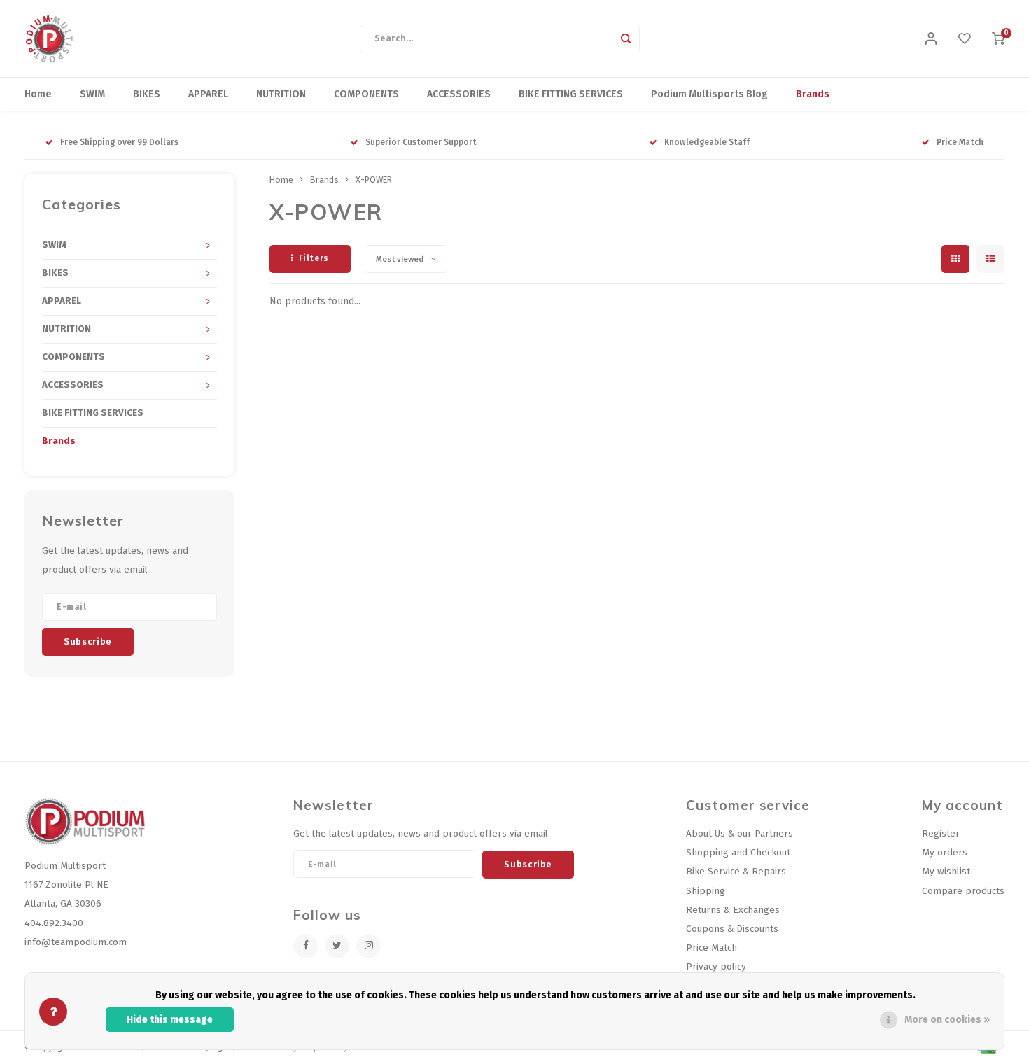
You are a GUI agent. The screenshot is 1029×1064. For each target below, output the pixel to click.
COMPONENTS (366, 94)
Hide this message (170, 1020)
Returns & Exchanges (733, 910)
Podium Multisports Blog (709, 94)
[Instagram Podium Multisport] (368, 946)
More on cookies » (947, 1020)
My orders (944, 852)
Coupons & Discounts (732, 928)
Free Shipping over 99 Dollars (119, 142)
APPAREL (208, 94)
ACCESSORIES (459, 94)
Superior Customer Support (421, 142)
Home (38, 94)
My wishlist (946, 871)
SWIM (92, 94)
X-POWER (374, 179)
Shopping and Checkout (738, 852)
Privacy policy (716, 966)
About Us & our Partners (739, 833)
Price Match (960, 142)
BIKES (146, 94)
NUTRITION (281, 94)
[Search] (626, 38)
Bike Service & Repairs (736, 871)
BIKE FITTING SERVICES (571, 94)
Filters (314, 258)
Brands (813, 94)
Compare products (963, 891)
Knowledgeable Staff (707, 142)
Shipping (705, 891)
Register (941, 833)
